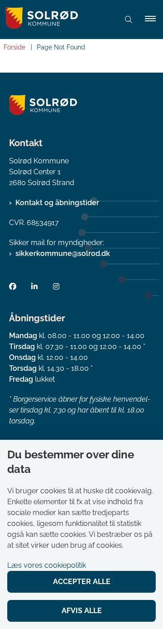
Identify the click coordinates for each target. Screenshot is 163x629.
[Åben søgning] (128, 19)
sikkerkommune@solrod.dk (62, 253)
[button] (154, 19)
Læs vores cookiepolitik (46, 565)
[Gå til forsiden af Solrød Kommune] (56, 19)
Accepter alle (81, 581)
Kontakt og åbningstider (57, 202)
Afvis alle (82, 610)
